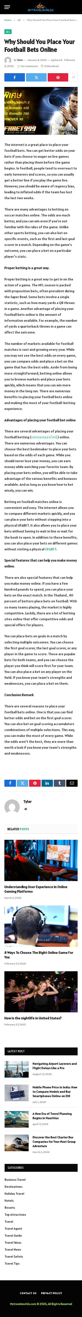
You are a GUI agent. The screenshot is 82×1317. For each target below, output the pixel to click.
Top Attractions (15, 1215)
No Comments (29, 66)
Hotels (9, 1201)
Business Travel (15, 1180)
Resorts (10, 1208)
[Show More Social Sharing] (73, 77)
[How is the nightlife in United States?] (41, 991)
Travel (9, 1222)
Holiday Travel (14, 1194)
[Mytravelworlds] (41, 7)
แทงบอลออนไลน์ (44, 437)
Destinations (13, 1187)
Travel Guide (13, 1235)
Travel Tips (12, 1263)
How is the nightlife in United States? (33, 1018)
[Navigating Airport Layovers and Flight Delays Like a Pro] (17, 1069)
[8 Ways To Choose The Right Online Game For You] (41, 926)
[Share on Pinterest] (58, 77)
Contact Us (28, 1293)
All (8, 31)
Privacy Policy (51, 1293)
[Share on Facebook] (14, 77)
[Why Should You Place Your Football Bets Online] (41, 111)
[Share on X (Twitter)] (36, 77)
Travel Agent (13, 1229)
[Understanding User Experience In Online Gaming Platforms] (41, 860)
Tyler (20, 60)
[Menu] (7, 7)
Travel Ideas (13, 1242)
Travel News (13, 1249)
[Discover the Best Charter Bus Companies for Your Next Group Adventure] (17, 1143)
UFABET (50, 549)
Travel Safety (14, 1256)
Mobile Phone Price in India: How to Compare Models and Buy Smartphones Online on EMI (55, 1091)
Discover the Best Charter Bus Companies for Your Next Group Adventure (54, 1141)
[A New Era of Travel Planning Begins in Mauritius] (17, 1119)
